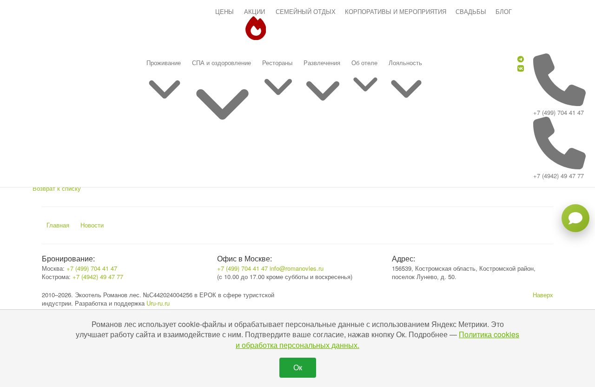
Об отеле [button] (364, 62)
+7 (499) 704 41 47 (558, 112)
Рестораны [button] (277, 62)
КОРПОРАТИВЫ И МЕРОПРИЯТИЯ (395, 11)
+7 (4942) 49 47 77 (558, 175)
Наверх (543, 294)
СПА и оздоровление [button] (221, 62)
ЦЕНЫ (224, 11)
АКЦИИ (254, 11)
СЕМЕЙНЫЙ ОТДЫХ (306, 11)
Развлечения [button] (322, 62)
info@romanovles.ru (297, 268)
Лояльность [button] (405, 62)
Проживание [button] (163, 62)
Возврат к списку (57, 188)
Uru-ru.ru (158, 303)
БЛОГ (504, 11)
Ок (297, 367)
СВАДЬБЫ (471, 11)
